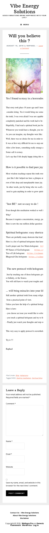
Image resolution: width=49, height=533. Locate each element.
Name (9, 441)
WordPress (27, 525)
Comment (11, 403)
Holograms (24, 375)
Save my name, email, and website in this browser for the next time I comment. (23, 484)
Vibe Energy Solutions (24, 9)
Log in (36, 525)
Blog (17, 375)
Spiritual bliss (37, 378)
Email (9, 454)
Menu (26, 24)
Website (9, 467)
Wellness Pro (27, 523)
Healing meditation (23, 378)
